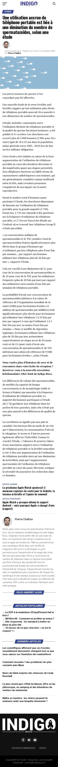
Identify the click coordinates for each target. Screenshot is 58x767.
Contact (42, 748)
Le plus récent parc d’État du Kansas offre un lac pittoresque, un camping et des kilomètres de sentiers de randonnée (28, 687)
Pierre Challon (14, 53)
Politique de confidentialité (23, 748)
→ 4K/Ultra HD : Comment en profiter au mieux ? (28, 618)
